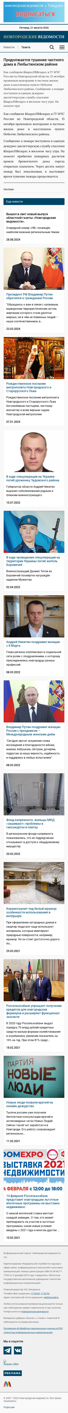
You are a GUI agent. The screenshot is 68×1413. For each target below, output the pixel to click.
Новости (8, 47)
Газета (26, 47)
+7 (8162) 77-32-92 (40, 1293)
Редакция (9, 1407)
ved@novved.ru (51, 1297)
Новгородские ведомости (35, 1311)
